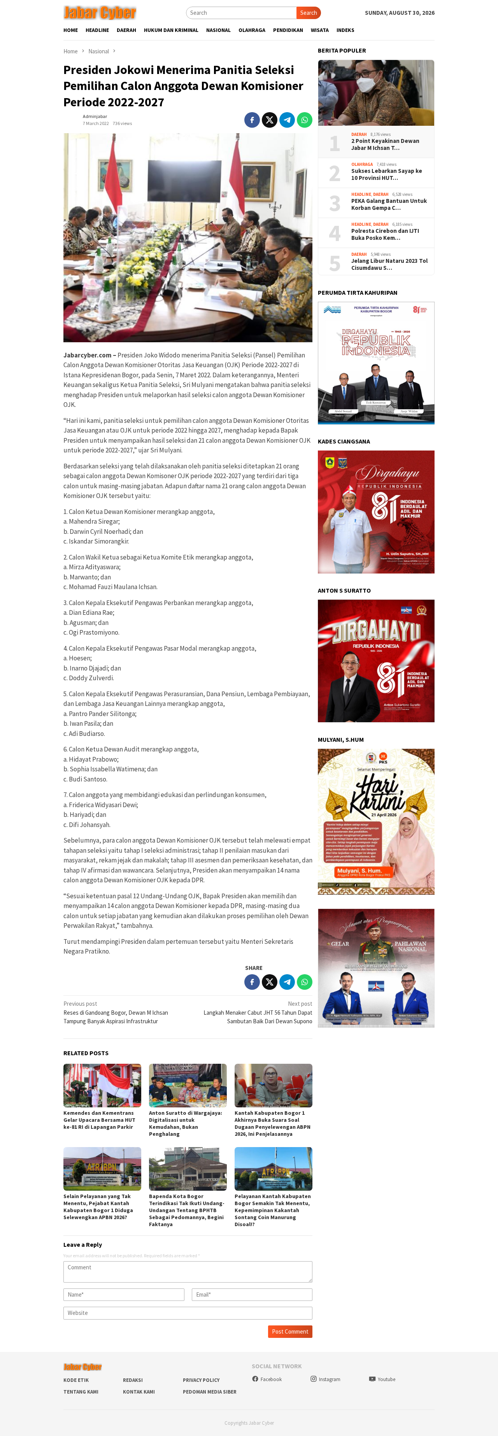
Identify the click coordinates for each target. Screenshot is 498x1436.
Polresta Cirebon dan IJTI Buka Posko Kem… (385, 235)
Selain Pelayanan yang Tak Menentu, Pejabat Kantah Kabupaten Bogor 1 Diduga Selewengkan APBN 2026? (98, 1207)
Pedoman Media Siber (210, 1391)
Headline (361, 194)
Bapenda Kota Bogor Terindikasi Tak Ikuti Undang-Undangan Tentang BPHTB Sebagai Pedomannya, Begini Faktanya (186, 1210)
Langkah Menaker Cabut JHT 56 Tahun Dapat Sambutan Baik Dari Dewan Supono (257, 1012)
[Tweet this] (269, 120)
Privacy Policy (201, 1380)
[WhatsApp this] (304, 120)
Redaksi (133, 1380)
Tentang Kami (80, 1391)
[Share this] (252, 120)
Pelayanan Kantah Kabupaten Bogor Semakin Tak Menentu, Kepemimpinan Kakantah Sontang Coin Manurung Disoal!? (273, 1210)
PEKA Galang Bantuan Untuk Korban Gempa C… (389, 205)
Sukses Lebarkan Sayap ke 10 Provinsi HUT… (386, 175)
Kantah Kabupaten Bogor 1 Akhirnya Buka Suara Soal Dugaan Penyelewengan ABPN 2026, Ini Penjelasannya (272, 1123)
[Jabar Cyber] (100, 12)
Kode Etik (76, 1380)
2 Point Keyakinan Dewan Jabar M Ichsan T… (385, 145)
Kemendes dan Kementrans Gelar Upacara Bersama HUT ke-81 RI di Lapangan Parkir (99, 1119)
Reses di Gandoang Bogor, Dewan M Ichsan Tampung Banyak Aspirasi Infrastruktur (115, 1012)
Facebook (271, 1379)
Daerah (359, 134)
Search (308, 12)
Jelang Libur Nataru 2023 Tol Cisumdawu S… (389, 265)
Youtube (386, 1379)
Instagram (329, 1379)
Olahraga (362, 164)
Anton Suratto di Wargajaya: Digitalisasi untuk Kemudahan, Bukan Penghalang (185, 1123)
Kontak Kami (139, 1391)
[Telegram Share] (287, 120)
